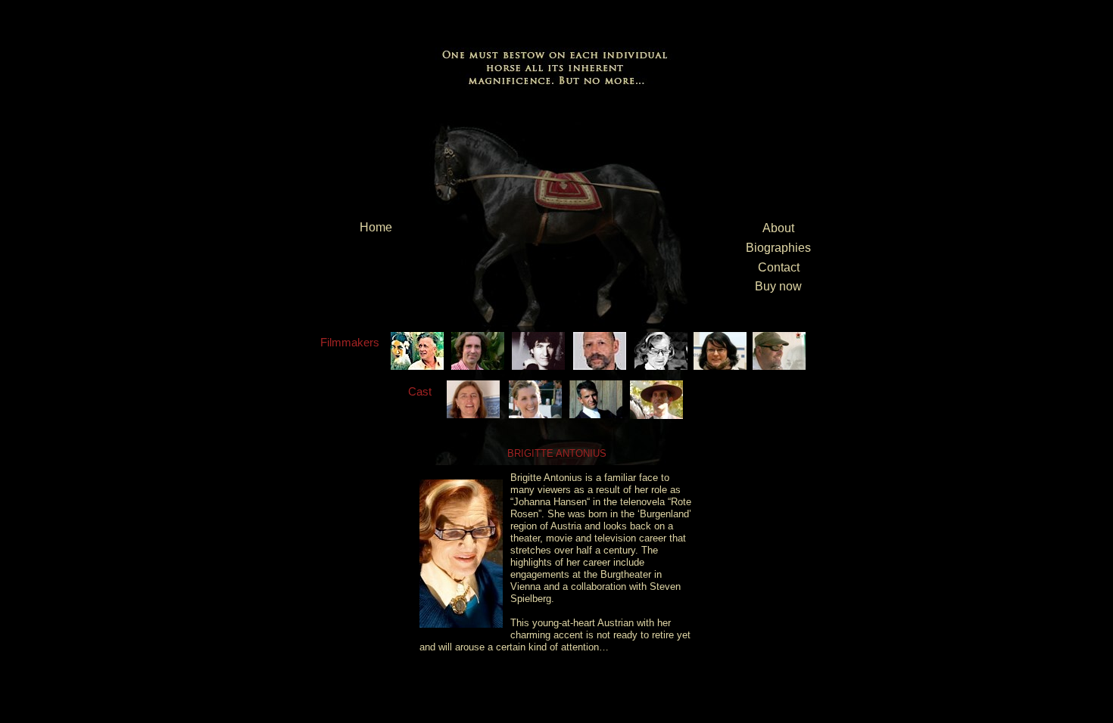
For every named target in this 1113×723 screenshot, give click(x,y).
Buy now (778, 286)
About (778, 228)
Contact (779, 267)
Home (376, 227)
